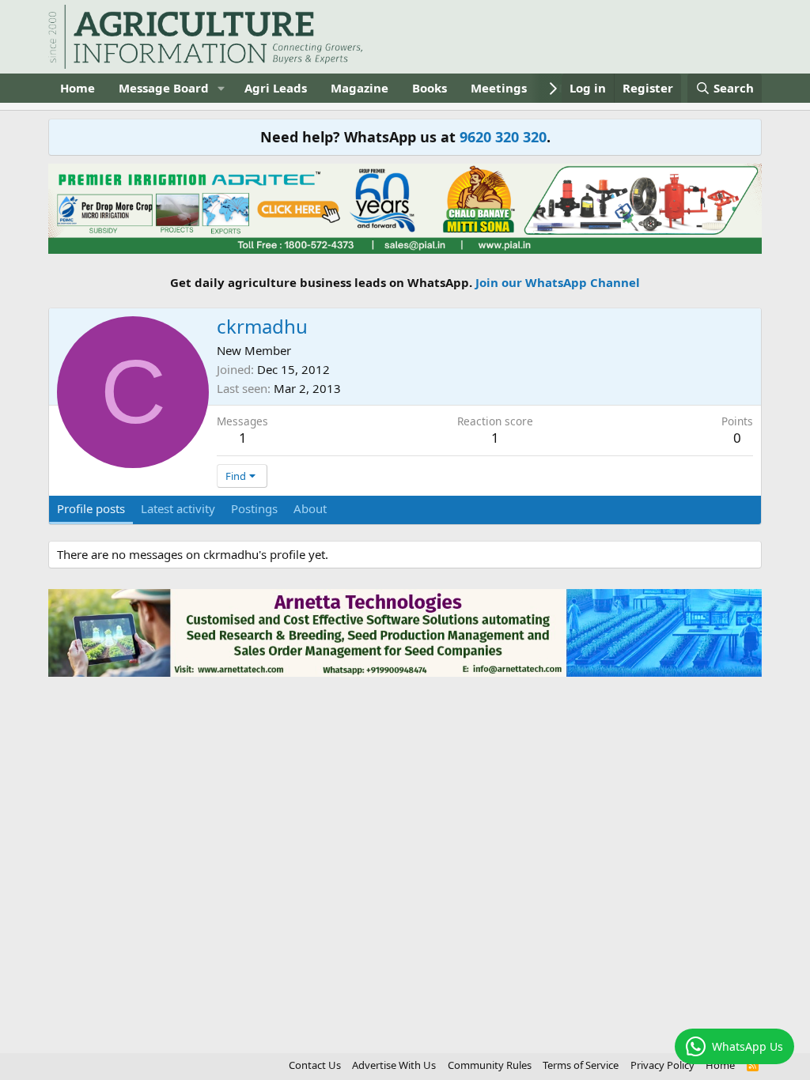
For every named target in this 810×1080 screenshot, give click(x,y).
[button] (221, 88)
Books (429, 88)
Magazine (359, 88)
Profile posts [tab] (91, 508)
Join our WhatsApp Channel (557, 282)
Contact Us (315, 1065)
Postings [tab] (254, 508)
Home (77, 88)
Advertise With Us (394, 1065)
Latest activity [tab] (178, 508)
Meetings (499, 88)
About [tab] (310, 508)
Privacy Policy (662, 1065)
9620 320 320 (503, 136)
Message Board (164, 88)
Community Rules (490, 1065)
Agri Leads (275, 88)
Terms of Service (581, 1065)
